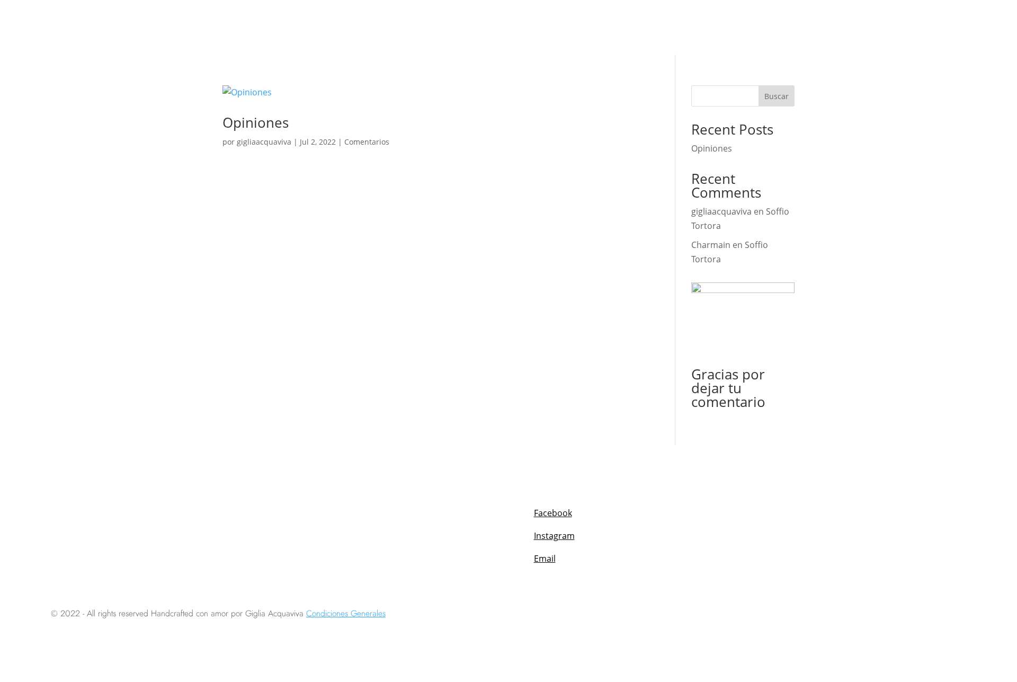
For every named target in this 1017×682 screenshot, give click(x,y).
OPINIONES (833, 27)
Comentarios (366, 142)
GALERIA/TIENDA (454, 27)
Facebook (553, 513)
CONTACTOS (778, 27)
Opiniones (255, 122)
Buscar (776, 96)
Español (924, 27)
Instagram (554, 536)
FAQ (873, 27)
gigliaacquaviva (264, 142)
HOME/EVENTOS (381, 27)
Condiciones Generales (346, 613)
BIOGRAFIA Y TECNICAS (540, 27)
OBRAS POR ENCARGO (635, 27)
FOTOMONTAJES (716, 27)
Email (545, 558)
